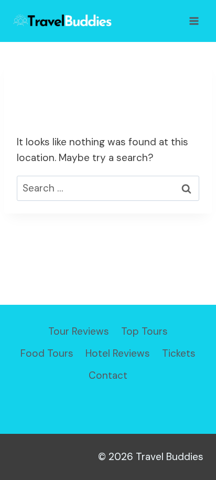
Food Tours (46, 353)
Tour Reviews (78, 331)
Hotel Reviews (117, 353)
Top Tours (144, 331)
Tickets (179, 353)
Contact (108, 375)
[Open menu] (193, 21)
